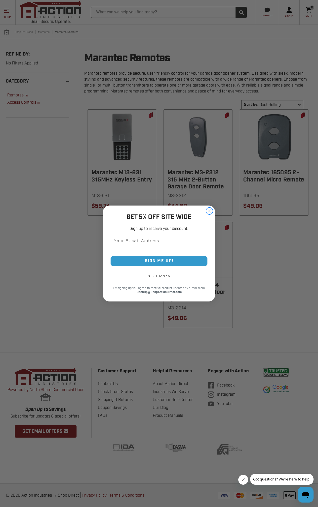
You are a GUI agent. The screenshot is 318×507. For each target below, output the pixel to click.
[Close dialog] (209, 211)
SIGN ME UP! (159, 261)
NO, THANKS (159, 276)
